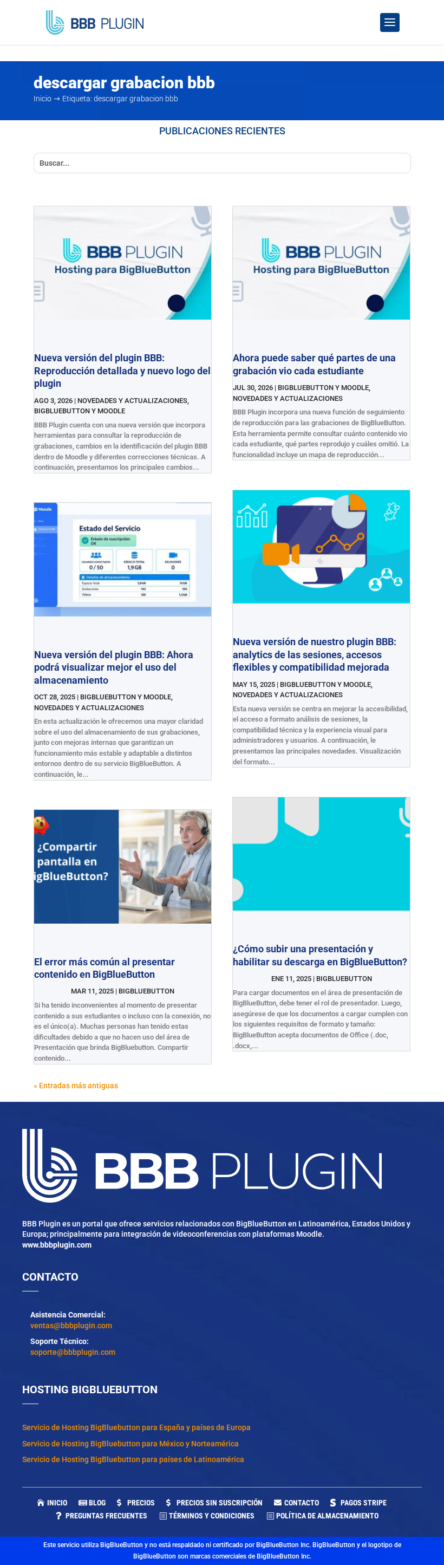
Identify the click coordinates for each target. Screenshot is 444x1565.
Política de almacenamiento (327, 1515)
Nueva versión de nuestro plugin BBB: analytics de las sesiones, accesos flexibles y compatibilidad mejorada (314, 654)
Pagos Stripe (364, 1502)
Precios (141, 1502)
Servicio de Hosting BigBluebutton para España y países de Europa (136, 1427)
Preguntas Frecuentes (106, 1515)
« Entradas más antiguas (76, 1085)
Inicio (57, 1502)
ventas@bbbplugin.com (71, 1325)
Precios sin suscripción (220, 1502)
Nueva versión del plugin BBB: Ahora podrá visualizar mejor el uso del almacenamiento (113, 667)
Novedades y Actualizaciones (132, 401)
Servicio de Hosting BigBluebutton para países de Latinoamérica (133, 1459)
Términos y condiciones (211, 1515)
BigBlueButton (146, 991)
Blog (97, 1502)
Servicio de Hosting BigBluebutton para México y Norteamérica (130, 1443)
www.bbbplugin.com (57, 1245)
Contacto (301, 1502)
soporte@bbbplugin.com (72, 1352)
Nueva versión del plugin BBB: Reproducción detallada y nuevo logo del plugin (122, 370)
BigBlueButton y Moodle (79, 411)
